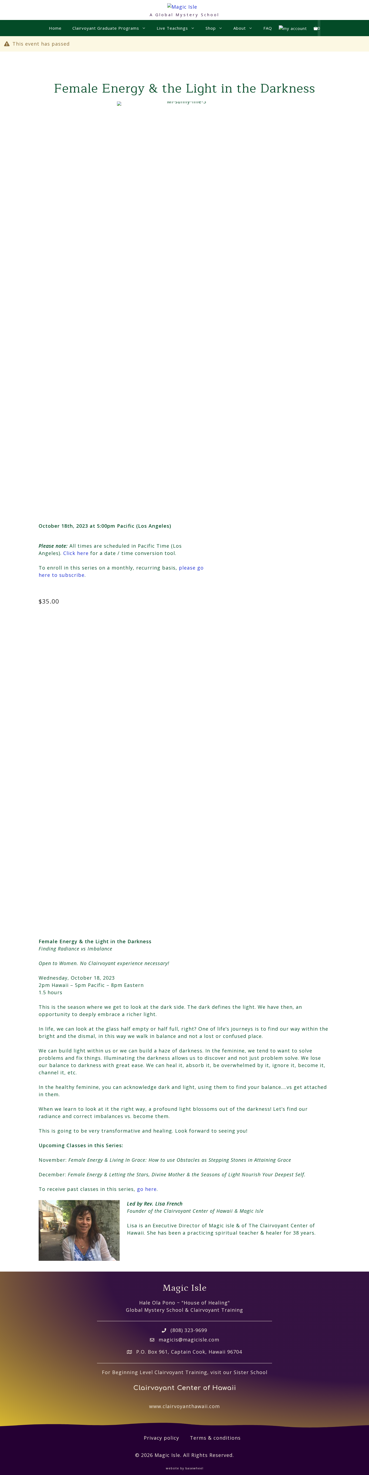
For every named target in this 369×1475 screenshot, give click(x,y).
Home (55, 28)
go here (147, 1189)
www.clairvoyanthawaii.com (184, 1406)
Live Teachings (172, 28)
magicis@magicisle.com (189, 1339)
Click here (76, 553)
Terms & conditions (215, 1438)
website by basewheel (184, 1468)
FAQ (267, 28)
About (239, 28)
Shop (211, 28)
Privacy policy (161, 1438)
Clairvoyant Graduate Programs (105, 28)
